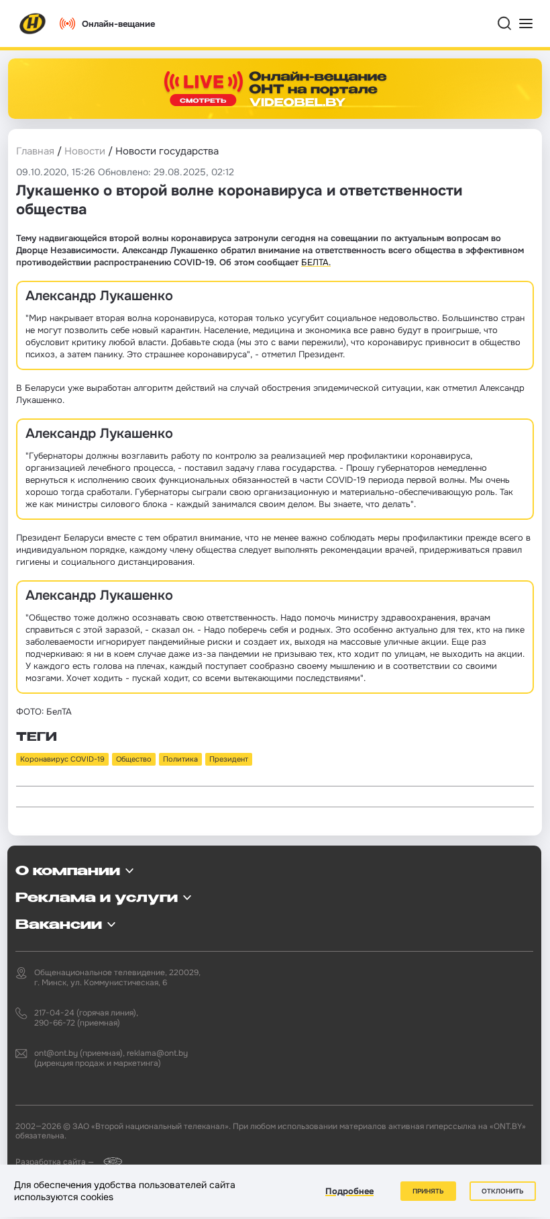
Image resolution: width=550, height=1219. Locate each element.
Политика (180, 759)
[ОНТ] (33, 23)
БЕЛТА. (316, 262)
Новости (84, 151)
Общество (134, 759)
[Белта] (109, 1162)
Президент (228, 759)
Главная (35, 151)
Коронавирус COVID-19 (62, 759)
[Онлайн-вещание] (275, 88)
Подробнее (349, 1191)
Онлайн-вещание (118, 24)
